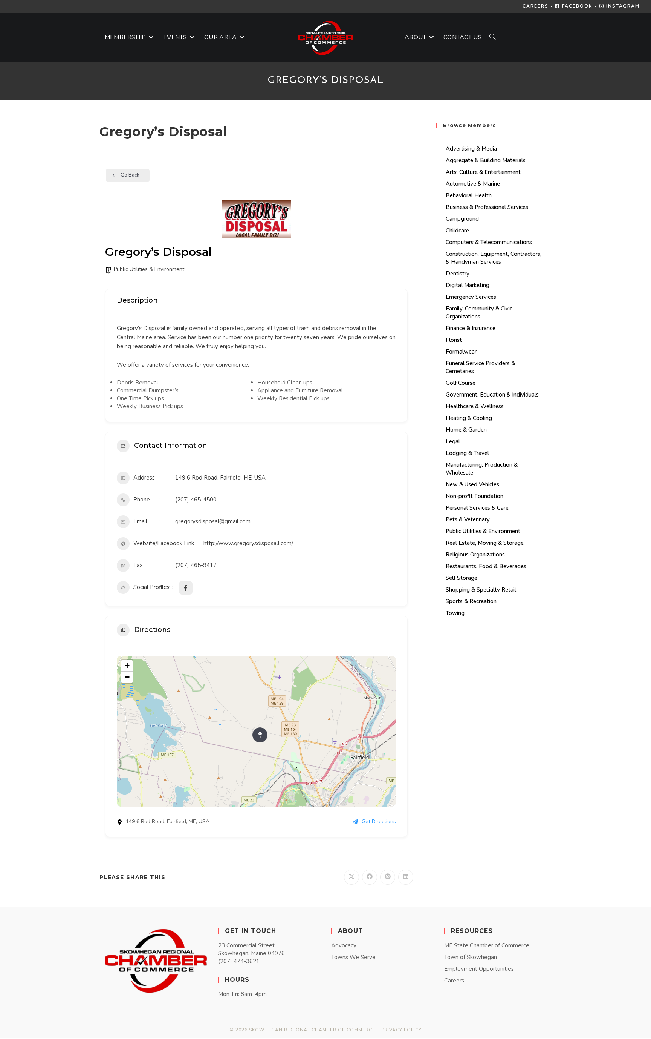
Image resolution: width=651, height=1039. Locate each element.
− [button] (127, 677)
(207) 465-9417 (196, 565)
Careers (454, 980)
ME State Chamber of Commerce (486, 945)
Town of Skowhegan (470, 957)
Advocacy (343, 945)
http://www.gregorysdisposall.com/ (248, 543)
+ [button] (127, 665)
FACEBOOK (576, 6)
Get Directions (379, 821)
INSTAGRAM (622, 6)
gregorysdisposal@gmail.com (213, 521)
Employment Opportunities (479, 969)
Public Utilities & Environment (149, 269)
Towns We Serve (353, 957)
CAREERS (536, 6)
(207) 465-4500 (196, 499)
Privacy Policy (401, 1030)
